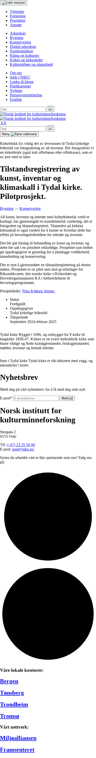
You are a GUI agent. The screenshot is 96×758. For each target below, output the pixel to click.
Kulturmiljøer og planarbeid (31, 64)
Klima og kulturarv (24, 55)
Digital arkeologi (23, 46)
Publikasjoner (20, 86)
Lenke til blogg (21, 82)
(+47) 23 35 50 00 (21, 445)
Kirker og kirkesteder (26, 60)
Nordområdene (21, 51)
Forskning (18, 16)
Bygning (16, 38)
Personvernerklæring (26, 95)
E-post (6, 398)
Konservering (20, 42)
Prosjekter (17, 20)
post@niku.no (23, 449)
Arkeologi (18, 33)
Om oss (16, 73)
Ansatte (16, 25)
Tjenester (17, 11)
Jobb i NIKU (20, 77)
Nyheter (16, 90)
